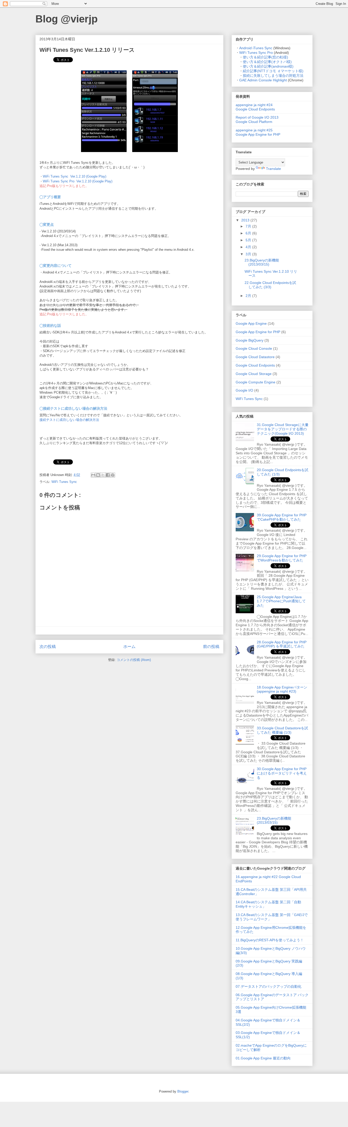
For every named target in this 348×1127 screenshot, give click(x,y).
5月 (249, 240)
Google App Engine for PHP (258, 332)
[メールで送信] (93, 475)
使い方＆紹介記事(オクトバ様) (267, 62)
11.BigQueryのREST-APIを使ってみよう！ (270, 940)
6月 (249, 233)
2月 (249, 296)
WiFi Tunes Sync (64, 482)
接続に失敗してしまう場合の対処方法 (273, 75)
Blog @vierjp (66, 18)
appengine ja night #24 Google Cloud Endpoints (255, 107)
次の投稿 (47, 646)
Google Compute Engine (255, 382)
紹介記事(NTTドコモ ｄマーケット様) (273, 71)
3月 (249, 254)
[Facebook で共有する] (107, 475)
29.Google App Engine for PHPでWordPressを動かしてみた (281, 558)
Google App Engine (251, 323)
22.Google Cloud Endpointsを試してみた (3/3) (270, 285)
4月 (249, 247)
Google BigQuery (249, 340)
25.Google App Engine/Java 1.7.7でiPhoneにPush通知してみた (281, 601)
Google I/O (244, 390)
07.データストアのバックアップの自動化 (268, 986)
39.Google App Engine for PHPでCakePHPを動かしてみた (281, 517)
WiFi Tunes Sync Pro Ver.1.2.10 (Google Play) (77, 181)
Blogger (182, 1091)
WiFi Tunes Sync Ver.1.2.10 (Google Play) (74, 176)
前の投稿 (211, 646)
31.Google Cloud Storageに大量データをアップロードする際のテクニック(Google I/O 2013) (283, 429)
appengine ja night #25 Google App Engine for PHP (258, 132)
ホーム (129, 646)
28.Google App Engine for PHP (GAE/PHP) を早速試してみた (281, 644)
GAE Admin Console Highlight (263, 80)
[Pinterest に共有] (112, 475)
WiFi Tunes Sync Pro (256, 53)
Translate (273, 169)
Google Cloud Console (254, 348)
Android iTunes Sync (255, 48)
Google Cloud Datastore (255, 357)
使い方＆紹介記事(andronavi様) (268, 66)
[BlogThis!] (98, 475)
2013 (245, 220)
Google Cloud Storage (254, 374)
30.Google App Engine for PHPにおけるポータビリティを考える (282, 773)
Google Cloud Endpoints (255, 365)
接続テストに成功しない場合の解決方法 (69, 420)
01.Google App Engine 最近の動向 (263, 1058)
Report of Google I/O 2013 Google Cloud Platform (257, 119)
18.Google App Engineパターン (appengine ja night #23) (282, 689)
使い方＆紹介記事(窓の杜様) (265, 57)
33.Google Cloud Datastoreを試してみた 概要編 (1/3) (282, 730)
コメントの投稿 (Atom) (134, 660)
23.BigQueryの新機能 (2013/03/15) (262, 262)
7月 (249, 226)
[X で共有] (102, 475)
